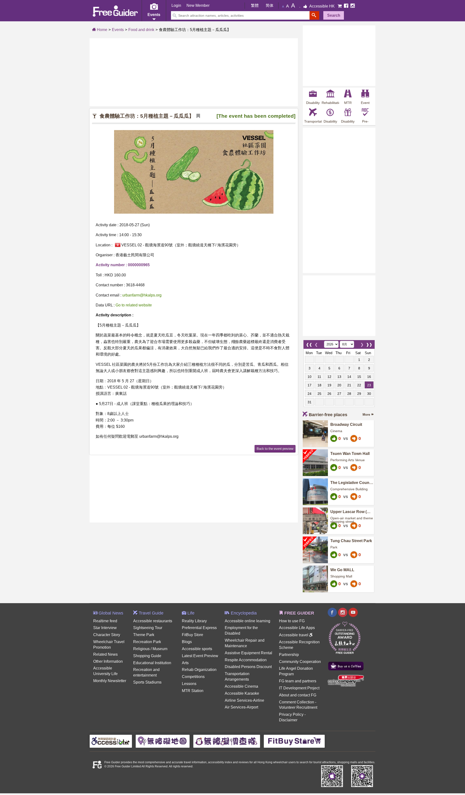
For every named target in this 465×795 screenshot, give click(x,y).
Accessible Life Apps (297, 628)
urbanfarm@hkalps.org (142, 295)
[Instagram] (352, 6)
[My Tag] (197, 116)
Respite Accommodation (246, 660)
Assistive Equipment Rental (248, 653)
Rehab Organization (199, 670)
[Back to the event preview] (275, 448)
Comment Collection (296, 702)
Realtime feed (105, 621)
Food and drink (141, 30)
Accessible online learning (247, 621)
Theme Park (143, 635)
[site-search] (314, 15)
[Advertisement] (194, 72)
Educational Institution (152, 663)
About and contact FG (297, 695)
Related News (105, 654)
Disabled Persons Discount (248, 667)
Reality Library (194, 621)
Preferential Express (199, 628)
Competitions (193, 677)
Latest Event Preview (200, 656)
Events (118, 30)
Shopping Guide (147, 656)
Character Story (106, 635)
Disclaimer (288, 720)
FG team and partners (297, 681)
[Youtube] (353, 613)
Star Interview (105, 628)
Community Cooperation (300, 662)
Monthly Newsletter (109, 681)
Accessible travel (294, 635)
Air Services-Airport (241, 707)
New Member (197, 5)
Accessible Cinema (241, 686)
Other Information (108, 661)
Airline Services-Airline (244, 700)
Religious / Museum (150, 649)
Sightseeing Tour (147, 628)
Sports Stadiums (147, 682)
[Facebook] (346, 6)
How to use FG (292, 621)
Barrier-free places (328, 414)
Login (176, 5)
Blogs (187, 642)
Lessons (189, 684)
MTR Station (192, 691)
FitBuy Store (192, 635)
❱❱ (369, 343)
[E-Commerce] (340, 6)
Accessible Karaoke (242, 693)
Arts (185, 663)
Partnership (289, 655)
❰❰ (309, 343)
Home (101, 30)
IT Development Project (299, 688)
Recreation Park (147, 642)
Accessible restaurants (152, 621)
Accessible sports (197, 649)
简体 (269, 5)
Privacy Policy (291, 714)
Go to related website (134, 305)
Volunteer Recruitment (298, 707)
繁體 (255, 5)
